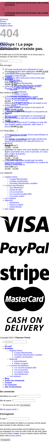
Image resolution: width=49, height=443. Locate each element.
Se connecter (25, 405)
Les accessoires (21, 100)
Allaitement (14, 203)
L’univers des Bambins (19, 366)
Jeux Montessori (16, 188)
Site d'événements (13, 387)
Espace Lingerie (21, 94)
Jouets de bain (16, 190)
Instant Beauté (20, 92)
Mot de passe (6, 401)
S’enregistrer (5, 440)
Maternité (9, 200)
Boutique (9, 348)
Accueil (8, 346)
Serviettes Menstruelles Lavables (23, 183)
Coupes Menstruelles (23, 83)
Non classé (9, 209)
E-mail (3, 419)
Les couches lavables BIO (21, 194)
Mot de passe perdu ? (9, 409)
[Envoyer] (6, 344)
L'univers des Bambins (14, 185)
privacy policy (15, 436)
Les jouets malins (17, 196)
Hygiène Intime (11, 177)
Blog (7, 378)
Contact (8, 383)
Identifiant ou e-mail (9, 396)
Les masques (10, 198)
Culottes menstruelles (19, 181)
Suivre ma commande (14, 380)
